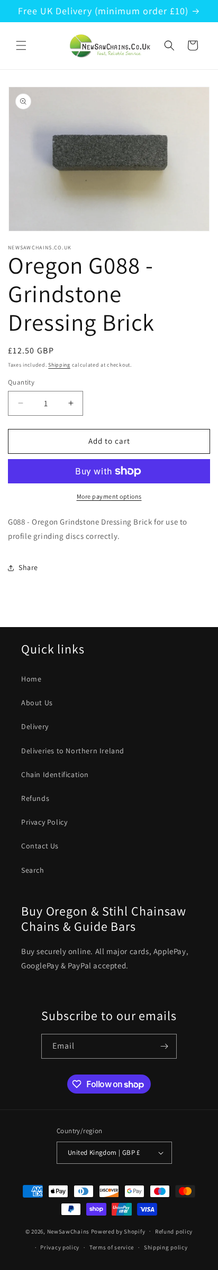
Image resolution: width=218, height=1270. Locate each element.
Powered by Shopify (118, 1231)
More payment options (109, 496)
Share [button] (28, 567)
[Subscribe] (164, 1046)
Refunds (35, 798)
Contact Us (40, 846)
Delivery (35, 726)
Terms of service (111, 1247)
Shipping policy (166, 1247)
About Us (37, 702)
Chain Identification (55, 774)
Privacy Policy (44, 822)
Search (32, 870)
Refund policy (174, 1231)
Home (31, 679)
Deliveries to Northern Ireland (72, 750)
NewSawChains (68, 1231)
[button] (21, 45)
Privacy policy (59, 1247)
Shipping (59, 364)
